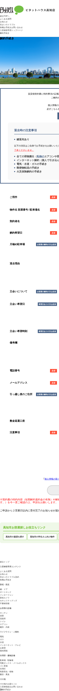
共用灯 (3, 669)
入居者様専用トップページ (11, 30)
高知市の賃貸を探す (15, 537)
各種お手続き (5, 580)
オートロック (5, 592)
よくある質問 (5, 19)
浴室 (2, 616)
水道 (2, 642)
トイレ (3, 621)
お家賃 (3, 648)
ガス (2, 639)
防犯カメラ (4, 598)
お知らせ (4, 22)
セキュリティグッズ (8, 601)
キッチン (4, 613)
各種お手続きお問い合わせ (11, 27)
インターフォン (6, 595)
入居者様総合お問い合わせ (11, 687)
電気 (2, 636)
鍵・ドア (4, 589)
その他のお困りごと (8, 684)
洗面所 (3, 619)
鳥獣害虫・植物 (6, 672)
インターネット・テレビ (10, 645)
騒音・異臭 (4, 674)
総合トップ (4, 562)
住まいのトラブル (7, 24)
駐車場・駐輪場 (6, 660)
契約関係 (4, 651)
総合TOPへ (4, 16)
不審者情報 (4, 603)
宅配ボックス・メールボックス (13, 663)
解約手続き (4, 33)
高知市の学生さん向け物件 (42, 537)
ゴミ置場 (4, 666)
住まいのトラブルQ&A (9, 577)
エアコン (4, 624)
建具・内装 (4, 627)
